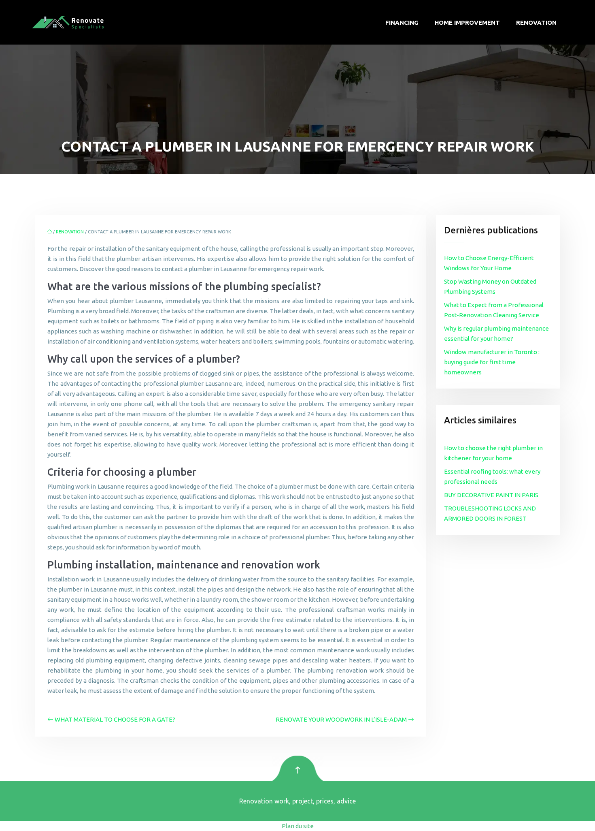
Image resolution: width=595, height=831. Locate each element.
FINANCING (402, 22)
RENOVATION (536, 22)
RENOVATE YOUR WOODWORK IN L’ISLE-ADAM (341, 719)
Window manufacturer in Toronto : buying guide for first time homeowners (492, 362)
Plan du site (298, 825)
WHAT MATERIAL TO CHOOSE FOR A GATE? (115, 719)
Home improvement (467, 22)
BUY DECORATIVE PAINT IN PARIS (491, 494)
